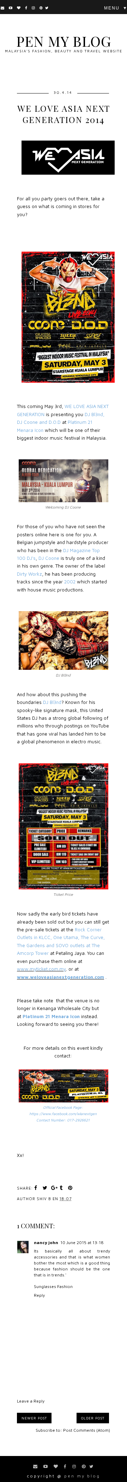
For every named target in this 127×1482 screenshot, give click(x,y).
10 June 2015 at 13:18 (82, 1242)
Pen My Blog (63, 41)
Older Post (92, 1418)
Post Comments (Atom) (86, 1430)
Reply (39, 1295)
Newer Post (34, 1418)
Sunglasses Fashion (53, 1286)
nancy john (46, 1242)
